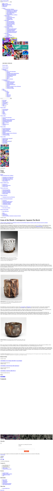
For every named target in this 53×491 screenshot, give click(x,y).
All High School (9, 25)
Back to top (2, 490)
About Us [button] (4, 90)
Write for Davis (5, 110)
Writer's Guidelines (10, 76)
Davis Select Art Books (6, 207)
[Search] (11, 98)
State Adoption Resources (6, 484)
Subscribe (8, 72)
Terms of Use (4, 480)
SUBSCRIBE (3, 439)
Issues (3, 123)
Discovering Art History (10, 23)
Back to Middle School (5, 182)
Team (7, 93)
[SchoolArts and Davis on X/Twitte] (1, 459)
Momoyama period (39, 226)
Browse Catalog (5, 65)
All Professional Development (11, 32)
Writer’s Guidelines (5, 122)
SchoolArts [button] (4, 69)
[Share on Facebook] (0, 376)
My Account (5, 5)
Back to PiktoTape (4, 195)
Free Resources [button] (5, 79)
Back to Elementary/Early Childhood (7, 175)
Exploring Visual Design (11, 17)
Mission (8, 91)
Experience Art (9, 16)
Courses (8, 27)
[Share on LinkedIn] (3, 376)
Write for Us (9, 94)
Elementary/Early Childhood (9, 9)
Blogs (3, 89)
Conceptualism (22, 306)
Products (3, 101)
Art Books (8, 34)
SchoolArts (6, 70)
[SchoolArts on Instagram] (2, 459)
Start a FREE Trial (5, 211)
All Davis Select (9, 35)
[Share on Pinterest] (2, 376)
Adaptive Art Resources (10, 82)
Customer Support (5, 472)
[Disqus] (26, 394)
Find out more (2, 454)
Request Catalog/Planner (7, 4)
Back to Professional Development (6, 198)
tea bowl (41, 222)
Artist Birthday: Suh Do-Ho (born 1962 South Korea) (9, 365)
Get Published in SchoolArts (11, 75)
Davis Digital (5, 3)
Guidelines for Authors (6, 474)
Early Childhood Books (10, 12)
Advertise (8, 77)
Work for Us (9, 95)
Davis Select (7, 33)
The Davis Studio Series (11, 22)
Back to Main (3, 107)
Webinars (8, 85)
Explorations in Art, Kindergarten (12, 10)
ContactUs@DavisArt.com (6, 468)
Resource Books (9, 13)
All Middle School (10, 19)
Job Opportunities (5, 109)
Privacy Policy (4, 479)
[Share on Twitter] (1, 376)
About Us (4, 105)
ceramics (5, 222)
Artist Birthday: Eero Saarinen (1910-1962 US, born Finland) (11, 360)
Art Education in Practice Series (12, 31)
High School (7, 20)
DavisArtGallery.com (5, 488)
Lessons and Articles (10, 83)
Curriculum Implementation (11, 29)
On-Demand (4, 200)
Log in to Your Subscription (11, 71)
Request (1, 174)
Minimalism (29, 306)
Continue (2, 456)
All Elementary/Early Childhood (12, 14)
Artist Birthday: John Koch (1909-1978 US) (8, 370)
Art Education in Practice (6, 204)
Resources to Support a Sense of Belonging (14, 86)
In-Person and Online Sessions (12, 28)
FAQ (3, 475)
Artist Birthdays (5, 481)
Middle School (7, 15)
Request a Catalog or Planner (7, 473)
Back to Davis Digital (4, 209)
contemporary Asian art (16, 222)
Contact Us (5, 6)
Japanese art (28, 222)
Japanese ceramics (34, 222)
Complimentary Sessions (11, 30)
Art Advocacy (4, 482)
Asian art (1, 222)
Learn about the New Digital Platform (13, 73)
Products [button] (3, 8)
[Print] (4, 376)
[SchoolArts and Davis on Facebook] (0, 459)
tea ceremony (45, 222)
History (8, 92)
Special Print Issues (10, 78)
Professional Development (9, 26)
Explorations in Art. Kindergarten (7, 177)
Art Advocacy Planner (10, 88)
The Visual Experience (10, 21)
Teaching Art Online (10, 87)
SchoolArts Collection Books (11, 74)
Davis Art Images (5, 68)
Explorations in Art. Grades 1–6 (7, 178)
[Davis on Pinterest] (3, 459)
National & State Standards (6, 483)
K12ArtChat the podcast (11, 81)
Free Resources (7, 80)
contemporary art (9, 222)
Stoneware (38, 222)
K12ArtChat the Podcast (6, 128)
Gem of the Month (23, 222)
